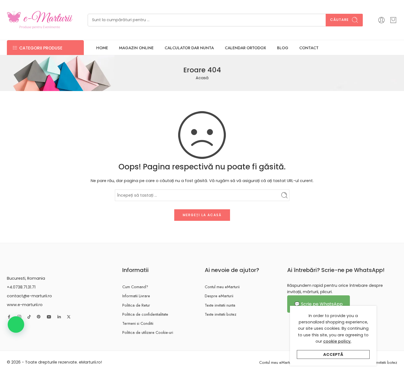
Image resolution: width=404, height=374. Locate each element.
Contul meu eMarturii (222, 287)
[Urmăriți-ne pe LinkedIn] (59, 317)
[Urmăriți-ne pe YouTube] (48, 316)
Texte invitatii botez (220, 314)
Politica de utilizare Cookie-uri (147, 332)
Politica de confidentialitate (145, 314)
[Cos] (393, 20)
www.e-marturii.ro (25, 304)
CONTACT (309, 48)
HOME (102, 48)
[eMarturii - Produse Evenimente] (40, 20)
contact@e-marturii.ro (29, 296)
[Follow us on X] (69, 317)
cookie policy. (337, 341)
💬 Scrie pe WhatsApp (318, 304)
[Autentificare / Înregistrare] (381, 20)
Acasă (202, 78)
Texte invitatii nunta (220, 305)
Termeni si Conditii (137, 323)
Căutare (339, 19)
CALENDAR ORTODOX (245, 48)
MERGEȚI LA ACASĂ (202, 215)
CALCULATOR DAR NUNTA (189, 48)
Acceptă (333, 354)
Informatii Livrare (136, 296)
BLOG (282, 48)
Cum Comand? (135, 287)
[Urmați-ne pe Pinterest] (39, 317)
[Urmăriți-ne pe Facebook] (9, 317)
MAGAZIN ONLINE (136, 48)
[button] (16, 324)
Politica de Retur (136, 305)
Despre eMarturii (219, 296)
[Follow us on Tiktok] (29, 317)
